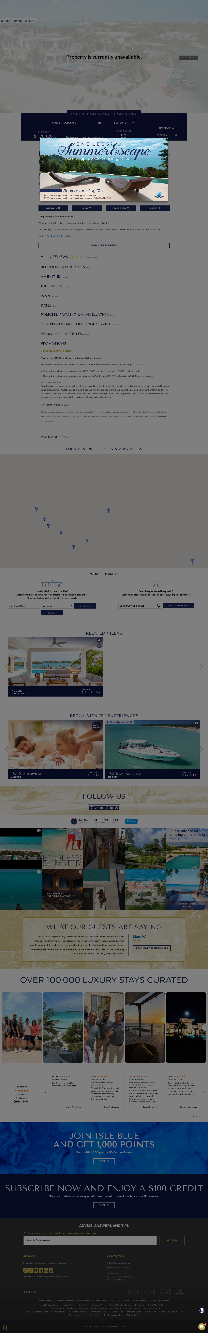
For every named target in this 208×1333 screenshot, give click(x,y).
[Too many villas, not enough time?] (202, 1311)
